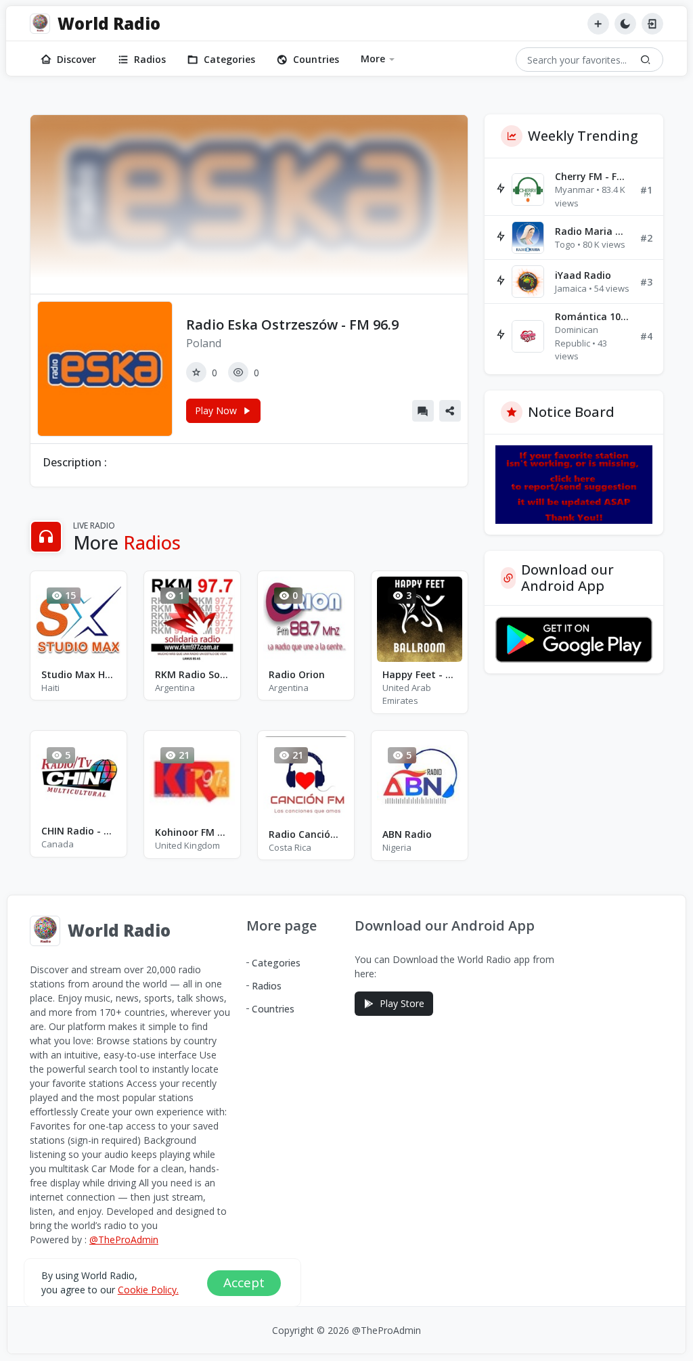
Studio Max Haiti (78, 674)
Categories (229, 59)
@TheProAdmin (123, 1239)
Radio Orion (297, 674)
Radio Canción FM (306, 834)
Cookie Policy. (148, 1289)
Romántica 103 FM (592, 316)
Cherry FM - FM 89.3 (592, 176)
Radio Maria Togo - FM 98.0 (592, 231)
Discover (76, 59)
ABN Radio (407, 834)
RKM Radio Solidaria (192, 674)
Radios (150, 59)
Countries (316, 59)
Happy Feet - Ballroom (419, 674)
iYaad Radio (583, 275)
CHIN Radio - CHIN (78, 830)
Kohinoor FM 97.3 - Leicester (192, 832)
